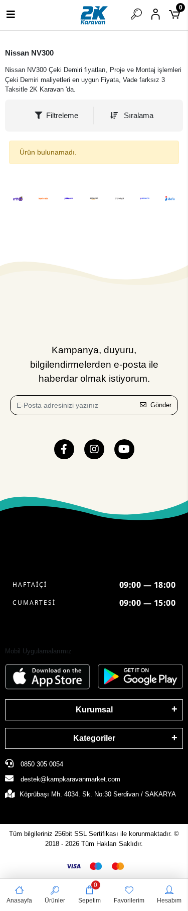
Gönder (160, 405)
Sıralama (137, 115)
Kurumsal (94, 709)
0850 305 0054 (41, 764)
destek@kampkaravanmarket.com (70, 779)
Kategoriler (94, 738)
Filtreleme (62, 115)
